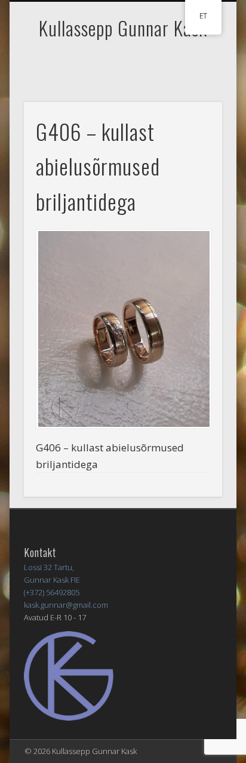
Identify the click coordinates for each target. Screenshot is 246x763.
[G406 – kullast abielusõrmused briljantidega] (123, 329)
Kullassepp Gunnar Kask (123, 28)
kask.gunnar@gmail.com (66, 604)
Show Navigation (193, 106)
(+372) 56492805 (51, 592)
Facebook (121, 63)
